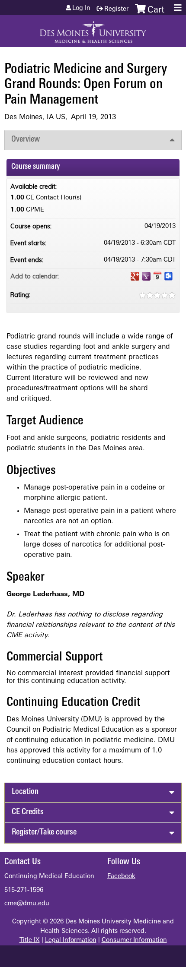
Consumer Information (134, 940)
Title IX (29, 940)
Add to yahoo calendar (146, 276)
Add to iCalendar (157, 276)
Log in (81, 9)
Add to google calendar (135, 276)
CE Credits (28, 812)
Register (116, 9)
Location (25, 792)
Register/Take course (44, 832)
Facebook (121, 876)
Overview (25, 140)
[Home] (93, 29)
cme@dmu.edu (26, 904)
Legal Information (70, 940)
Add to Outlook (168, 276)
